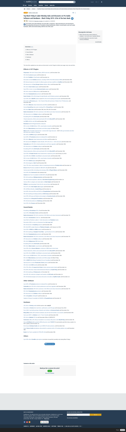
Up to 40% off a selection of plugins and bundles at (38, 274)
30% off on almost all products (32, 91)
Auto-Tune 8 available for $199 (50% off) (35, 174)
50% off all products (32, 93)
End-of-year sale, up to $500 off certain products (39, 325)
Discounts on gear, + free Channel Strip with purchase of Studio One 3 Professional (46, 101)
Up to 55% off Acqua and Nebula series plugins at (39, 196)
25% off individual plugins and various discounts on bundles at (42, 276)
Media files (52, 5)
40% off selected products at (33, 200)
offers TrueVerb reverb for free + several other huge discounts (40, 130)
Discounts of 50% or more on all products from (38, 222)
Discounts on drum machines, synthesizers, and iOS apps (39, 307)
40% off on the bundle (30, 264)
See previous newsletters (72, 417)
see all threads (98, 41)
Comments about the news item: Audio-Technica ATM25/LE (88, 39)
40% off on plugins (31, 86)
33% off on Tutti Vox (32, 217)
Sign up (95, 414)
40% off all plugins (30, 160)
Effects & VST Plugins (31, 49)
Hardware (28, 57)
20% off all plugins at (30, 163)
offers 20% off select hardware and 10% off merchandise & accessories (44, 312)
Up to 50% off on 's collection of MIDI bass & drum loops (41, 248)
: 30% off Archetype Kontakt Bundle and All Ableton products (41, 96)
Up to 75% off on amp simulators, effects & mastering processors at (43, 165)
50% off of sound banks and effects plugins (37, 128)
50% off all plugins (30, 75)
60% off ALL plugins (30, 134)
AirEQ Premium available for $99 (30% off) (35, 167)
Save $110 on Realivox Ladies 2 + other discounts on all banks (41, 220)
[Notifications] (101, 2)
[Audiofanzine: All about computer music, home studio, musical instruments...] (30, 2)
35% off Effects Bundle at (33, 189)
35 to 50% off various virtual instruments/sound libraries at (40, 269)
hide (32, 46)
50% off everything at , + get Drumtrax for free (39, 231)
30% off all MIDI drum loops (33, 241)
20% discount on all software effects (37, 84)
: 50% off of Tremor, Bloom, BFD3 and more (37, 72)
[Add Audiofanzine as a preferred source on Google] (44, 422)
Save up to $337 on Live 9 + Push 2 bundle (36, 315)
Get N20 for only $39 (30, 121)
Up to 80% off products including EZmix (36, 137)
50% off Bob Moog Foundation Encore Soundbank (37, 260)
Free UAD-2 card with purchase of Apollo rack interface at (41, 310)
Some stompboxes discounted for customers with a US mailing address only (45, 328)
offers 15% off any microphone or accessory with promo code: (44, 319)
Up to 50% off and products (33, 229)
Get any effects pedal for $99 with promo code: (39, 322)
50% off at (29, 109)
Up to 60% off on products (32, 98)
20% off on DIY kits (30, 317)
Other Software (30, 54)
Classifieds (41, 5)
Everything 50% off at (31, 116)
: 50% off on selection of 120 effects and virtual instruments (42, 111)
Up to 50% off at (29, 203)
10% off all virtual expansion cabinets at (39, 179)
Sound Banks (29, 52)
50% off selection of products (33, 224)
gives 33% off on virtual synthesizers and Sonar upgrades (40, 144)
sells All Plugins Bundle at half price (35, 123)
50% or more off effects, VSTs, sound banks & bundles (38, 126)
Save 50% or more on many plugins (36, 89)
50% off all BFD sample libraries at (36, 227)
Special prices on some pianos (36, 262)
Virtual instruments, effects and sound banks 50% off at (39, 119)
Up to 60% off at (30, 172)
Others (28, 59)
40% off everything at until (33, 272)
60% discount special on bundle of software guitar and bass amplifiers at (43, 82)
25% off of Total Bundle (32, 77)
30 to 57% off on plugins (34, 186)
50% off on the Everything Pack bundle (51, 98)
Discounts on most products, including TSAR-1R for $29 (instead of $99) (43, 79)
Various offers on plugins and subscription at (37, 181)
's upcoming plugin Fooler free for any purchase (37, 184)
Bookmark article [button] (50, 344)
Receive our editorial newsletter (74, 412)
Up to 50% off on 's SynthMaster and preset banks (37, 155)
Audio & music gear (33, 12)
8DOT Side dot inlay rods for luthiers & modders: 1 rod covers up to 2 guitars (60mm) (90, 35)
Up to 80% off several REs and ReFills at (37, 191)
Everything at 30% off (32, 210)
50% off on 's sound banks (33, 246)
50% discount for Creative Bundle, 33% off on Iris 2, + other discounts (42, 141)
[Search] (74, 2)
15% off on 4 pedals (30, 305)
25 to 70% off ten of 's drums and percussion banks (40, 267)
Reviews (30, 5)
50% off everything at (33, 177)
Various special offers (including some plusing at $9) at (40, 170)
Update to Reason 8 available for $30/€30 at (38, 298)
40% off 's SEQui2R (31, 295)
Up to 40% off (31, 212)
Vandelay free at (33, 198)
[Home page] (24, 9)
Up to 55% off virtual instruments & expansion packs (39, 153)
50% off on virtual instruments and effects (35, 104)
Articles (28, 8)
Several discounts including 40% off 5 (39, 107)
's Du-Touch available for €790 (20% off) (34, 332)
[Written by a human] (26, 21)
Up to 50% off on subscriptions (33, 339)
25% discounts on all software (33, 114)
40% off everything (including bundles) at (36, 193)
